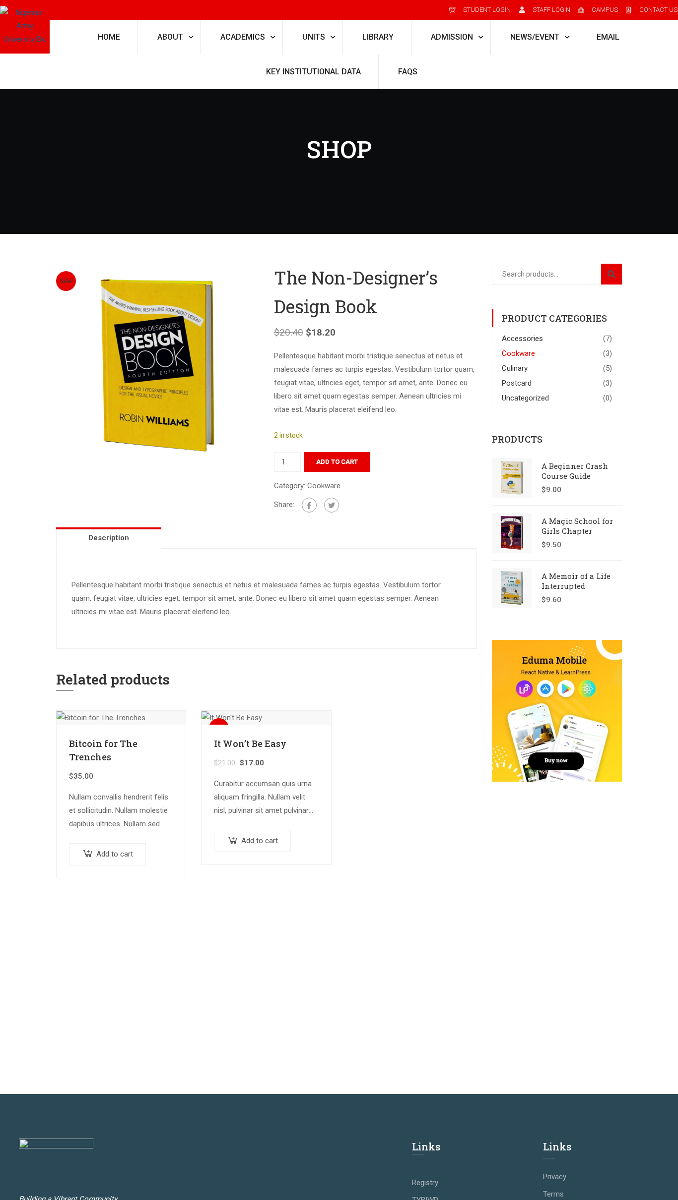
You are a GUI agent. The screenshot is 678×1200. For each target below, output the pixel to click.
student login (487, 9)
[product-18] (157, 364)
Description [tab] (108, 537)
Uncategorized (525, 398)
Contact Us (658, 9)
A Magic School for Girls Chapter (577, 526)
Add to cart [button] (114, 854)
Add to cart (337, 461)
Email (608, 37)
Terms (553, 1194)
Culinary (515, 368)
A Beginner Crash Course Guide (575, 471)
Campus (605, 9)
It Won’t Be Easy (250, 743)
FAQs (407, 71)
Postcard (517, 383)
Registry (425, 1182)
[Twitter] (331, 505)
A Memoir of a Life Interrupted (576, 581)
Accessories (522, 338)
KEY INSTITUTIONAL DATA (313, 71)
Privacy (554, 1176)
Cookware (323, 485)
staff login (551, 9)
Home (109, 37)
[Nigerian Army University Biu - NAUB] (25, 27)
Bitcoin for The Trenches (103, 750)
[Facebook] (309, 505)
